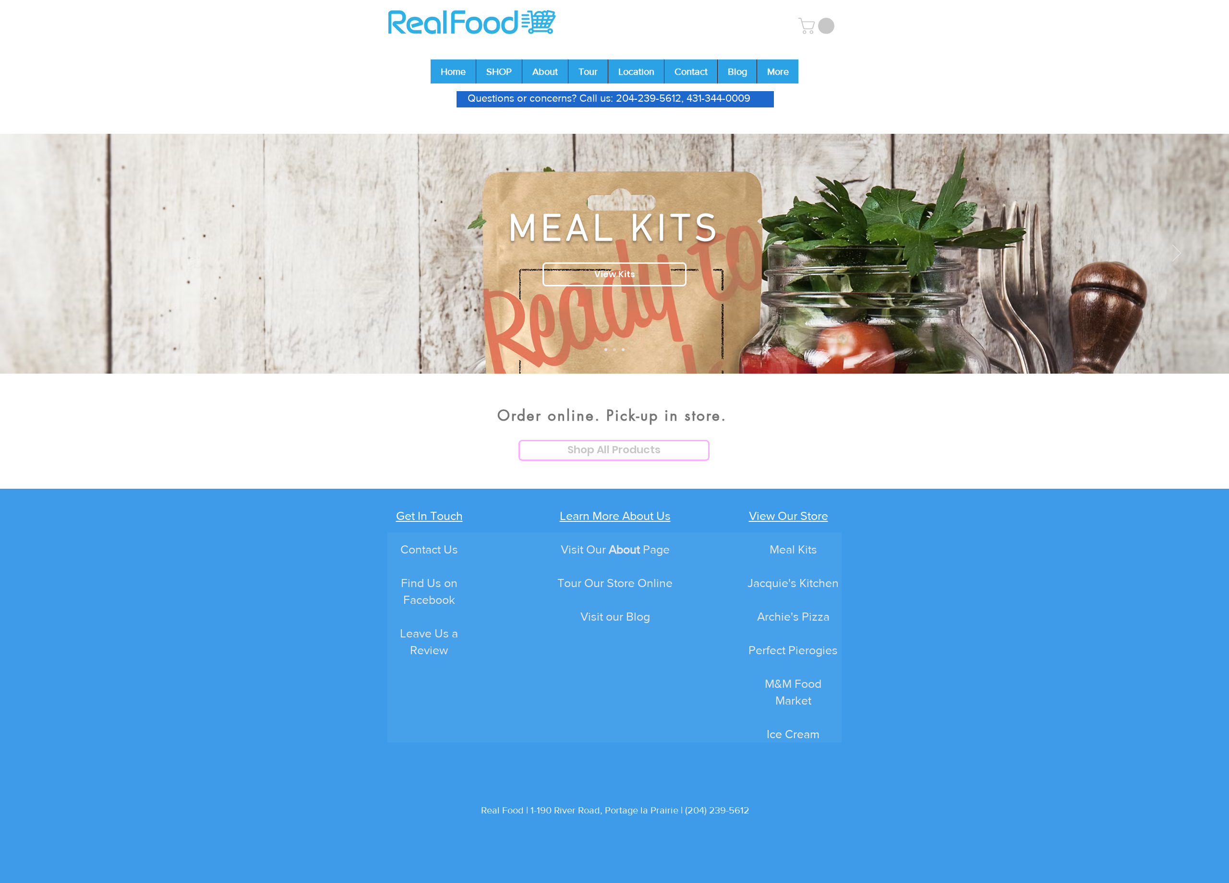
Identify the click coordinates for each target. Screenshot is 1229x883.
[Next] (1176, 254)
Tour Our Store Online (615, 582)
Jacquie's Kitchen (793, 582)
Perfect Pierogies (793, 650)
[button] (818, 26)
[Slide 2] (614, 349)
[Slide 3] (623, 349)
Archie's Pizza (793, 616)
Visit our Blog (615, 616)
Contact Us (429, 549)
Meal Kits (793, 549)
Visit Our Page (615, 549)
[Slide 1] (605, 349)
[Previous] (52, 254)
